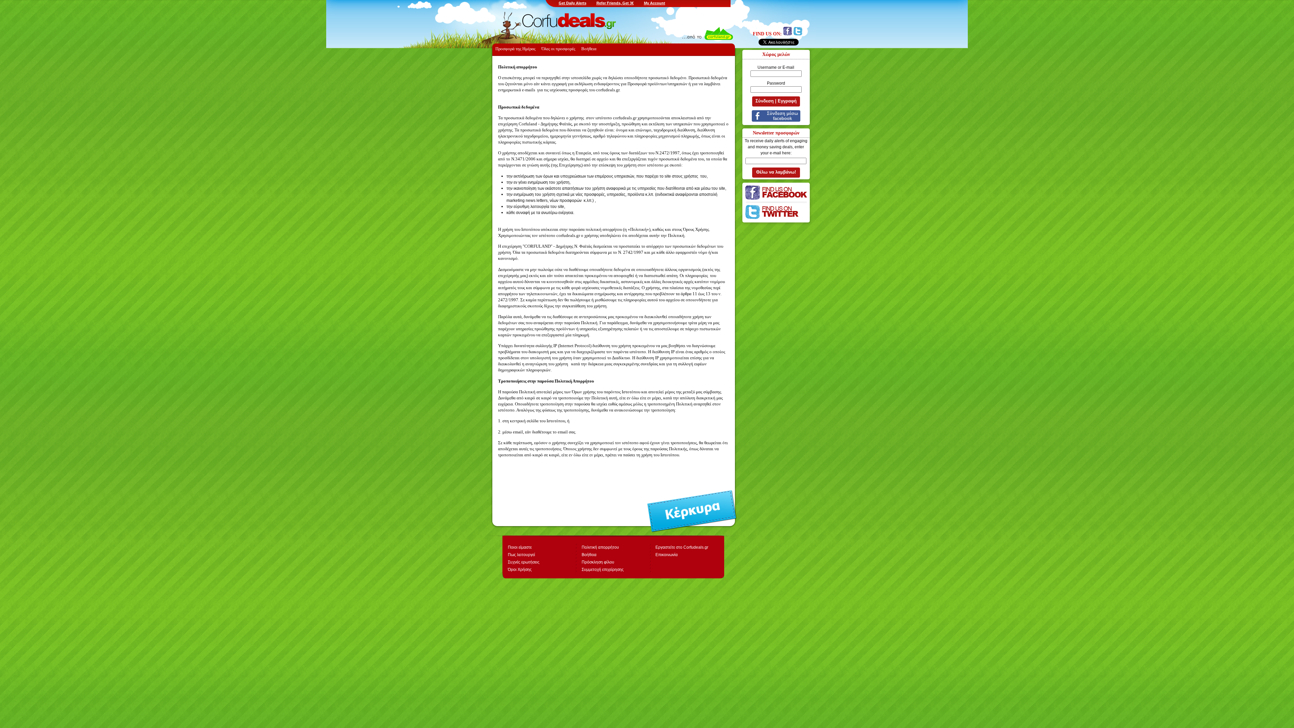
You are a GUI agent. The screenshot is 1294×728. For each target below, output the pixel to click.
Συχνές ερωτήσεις (524, 562)
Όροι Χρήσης (520, 569)
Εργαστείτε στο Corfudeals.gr (681, 547)
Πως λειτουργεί (521, 554)
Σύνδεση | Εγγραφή (776, 100)
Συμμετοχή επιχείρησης (603, 569)
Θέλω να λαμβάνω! (776, 172)
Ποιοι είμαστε (520, 547)
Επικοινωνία (666, 554)
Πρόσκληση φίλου (598, 562)
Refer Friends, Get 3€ (615, 3)
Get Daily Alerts (572, 3)
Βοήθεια (589, 554)
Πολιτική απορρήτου (600, 547)
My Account (654, 3)
